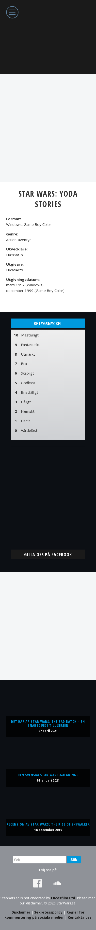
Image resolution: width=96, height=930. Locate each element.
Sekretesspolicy (48, 912)
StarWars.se (48, 37)
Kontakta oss (80, 917)
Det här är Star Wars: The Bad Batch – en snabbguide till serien (48, 723)
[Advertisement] (48, 128)
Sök (73, 859)
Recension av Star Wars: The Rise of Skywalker (48, 824)
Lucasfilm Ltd (63, 898)
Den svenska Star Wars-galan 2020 (48, 774)
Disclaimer (21, 912)
